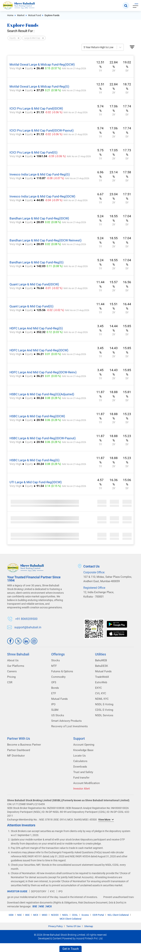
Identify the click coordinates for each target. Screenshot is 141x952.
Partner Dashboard (18, 750)
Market (20, 15)
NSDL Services (104, 715)
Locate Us (79, 755)
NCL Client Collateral (118, 915)
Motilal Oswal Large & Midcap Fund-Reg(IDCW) (42, 64)
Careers (12, 671)
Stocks (55, 660)
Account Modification (86, 783)
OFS (53, 682)
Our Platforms (15, 666)
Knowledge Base (83, 750)
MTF (54, 666)
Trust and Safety (83, 772)
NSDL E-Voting (104, 704)
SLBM (54, 709)
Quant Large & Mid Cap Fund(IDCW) (34, 284)
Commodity (58, 677)
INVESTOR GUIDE (17, 891)
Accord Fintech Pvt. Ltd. (89, 938)
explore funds (52, 15)
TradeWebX (102, 677)
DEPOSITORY (38, 891)
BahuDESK (101, 666)
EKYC (98, 687)
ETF (53, 693)
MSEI (44, 915)
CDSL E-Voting (104, 709)
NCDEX (55, 915)
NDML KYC (102, 698)
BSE (34, 906)
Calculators (80, 761)
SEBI (11, 915)
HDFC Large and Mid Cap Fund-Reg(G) (36, 328)
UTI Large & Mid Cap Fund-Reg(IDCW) (36, 482)
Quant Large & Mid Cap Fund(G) (31, 306)
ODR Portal (98, 915)
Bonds (55, 687)
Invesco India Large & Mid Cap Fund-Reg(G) (40, 174)
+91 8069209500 (26, 619)
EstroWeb (101, 682)
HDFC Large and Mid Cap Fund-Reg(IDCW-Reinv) (43, 372)
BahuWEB (101, 660)
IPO (53, 704)
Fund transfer (81, 777)
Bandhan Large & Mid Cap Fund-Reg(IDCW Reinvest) (46, 240)
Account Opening (83, 744)
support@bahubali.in (27, 627)
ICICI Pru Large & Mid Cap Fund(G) (33, 152)
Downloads (80, 766)
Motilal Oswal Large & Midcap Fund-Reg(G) (39, 86)
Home (10, 15)
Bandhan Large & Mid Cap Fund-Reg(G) (37, 262)
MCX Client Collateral (70, 918)
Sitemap (88, 926)
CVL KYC (100, 693)
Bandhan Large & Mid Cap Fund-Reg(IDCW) (39, 218)
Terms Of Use (73, 926)
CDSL (75, 915)
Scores (85, 915)
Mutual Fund (34, 15)
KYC (52, 891)
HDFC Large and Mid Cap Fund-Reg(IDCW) (39, 350)
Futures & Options (62, 671)
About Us (13, 660)
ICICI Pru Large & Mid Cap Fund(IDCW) (36, 108)
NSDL (65, 915)
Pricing (11, 677)
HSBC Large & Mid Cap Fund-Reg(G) (34, 460)
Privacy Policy (55, 926)
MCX (49, 906)
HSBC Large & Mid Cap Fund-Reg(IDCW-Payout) (43, 438)
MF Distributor (16, 755)
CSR (9, 682)
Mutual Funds (59, 698)
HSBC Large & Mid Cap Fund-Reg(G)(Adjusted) (42, 394)
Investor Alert (81, 788)
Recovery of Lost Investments (69, 726)
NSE (41, 906)
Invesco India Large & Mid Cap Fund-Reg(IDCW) (42, 196)
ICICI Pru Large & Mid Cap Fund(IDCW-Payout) (42, 130)
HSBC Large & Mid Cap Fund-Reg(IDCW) (37, 416)
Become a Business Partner (24, 744)
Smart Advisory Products (66, 720)
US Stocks (57, 715)
